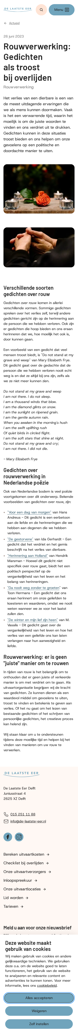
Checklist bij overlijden (23, 863)
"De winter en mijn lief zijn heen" (32, 620)
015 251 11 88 (22, 814)
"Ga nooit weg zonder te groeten (33, 587)
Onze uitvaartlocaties (22, 889)
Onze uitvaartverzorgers (24, 871)
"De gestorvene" (20, 539)
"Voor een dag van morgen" (29, 512)
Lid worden (13, 897)
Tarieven (10, 906)
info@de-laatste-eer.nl (28, 821)
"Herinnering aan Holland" (27, 555)
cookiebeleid (47, 985)
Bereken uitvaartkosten (23, 854)
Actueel (14, 23)
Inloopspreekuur (17, 880)
